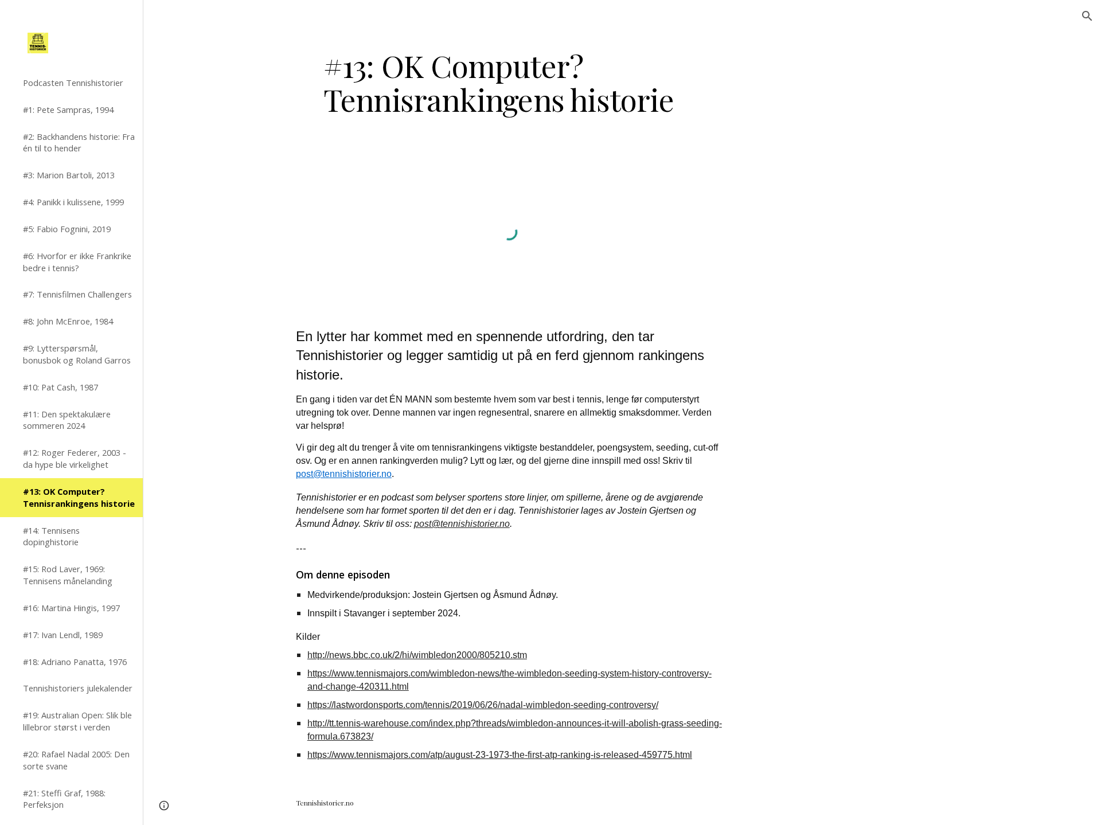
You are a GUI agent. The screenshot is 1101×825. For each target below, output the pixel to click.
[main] (509, 82)
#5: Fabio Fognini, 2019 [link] (67, 228)
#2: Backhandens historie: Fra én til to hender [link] (79, 142)
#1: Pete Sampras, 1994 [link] (68, 109)
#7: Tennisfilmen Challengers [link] (77, 294)
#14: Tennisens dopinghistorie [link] (51, 536)
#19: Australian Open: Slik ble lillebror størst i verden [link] (77, 721)
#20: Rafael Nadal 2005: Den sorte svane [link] (76, 760)
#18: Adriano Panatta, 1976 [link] (75, 661)
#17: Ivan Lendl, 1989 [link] (63, 634)
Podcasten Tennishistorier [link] (73, 82)
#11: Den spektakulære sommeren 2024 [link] (67, 420)
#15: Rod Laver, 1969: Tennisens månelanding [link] (67, 575)
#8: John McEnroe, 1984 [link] (68, 321)
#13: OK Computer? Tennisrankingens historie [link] (79, 497)
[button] (1087, 16)
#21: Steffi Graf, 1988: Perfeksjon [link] (64, 799)
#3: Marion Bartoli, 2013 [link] (69, 175)
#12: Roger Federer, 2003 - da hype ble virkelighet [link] (74, 458)
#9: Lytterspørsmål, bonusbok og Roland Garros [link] (77, 354)
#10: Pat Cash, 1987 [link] (60, 387)
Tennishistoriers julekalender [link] (77, 688)
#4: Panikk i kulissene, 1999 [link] (73, 202)
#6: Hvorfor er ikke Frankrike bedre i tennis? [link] (77, 261)
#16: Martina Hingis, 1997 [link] (71, 607)
